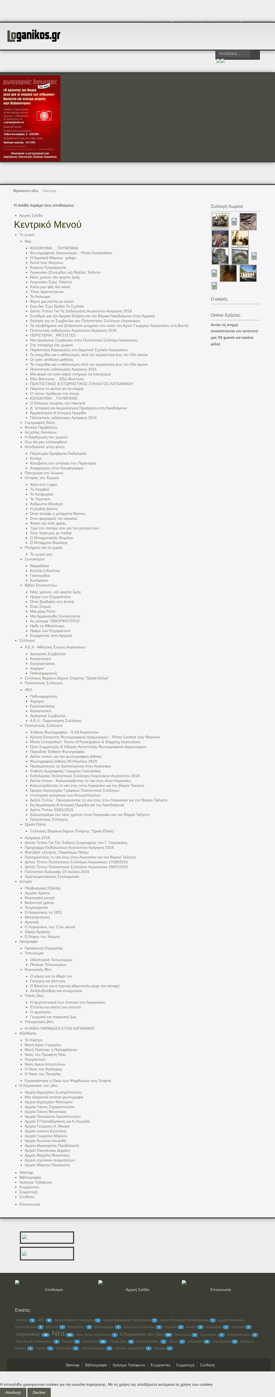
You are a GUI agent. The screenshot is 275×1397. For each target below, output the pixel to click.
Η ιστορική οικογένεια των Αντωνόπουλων (65, 795)
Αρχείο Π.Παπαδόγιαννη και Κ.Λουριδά (57, 1121)
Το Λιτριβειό (39, 489)
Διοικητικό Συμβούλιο (48, 654)
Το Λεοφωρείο (41, 494)
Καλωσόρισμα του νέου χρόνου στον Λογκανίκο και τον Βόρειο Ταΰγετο (90, 814)
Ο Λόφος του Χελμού (42, 936)
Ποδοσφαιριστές (43, 673)
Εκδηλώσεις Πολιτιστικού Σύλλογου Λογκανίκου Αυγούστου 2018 (85, 776)
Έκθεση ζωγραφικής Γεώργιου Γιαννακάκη (65, 771)
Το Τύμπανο (40, 499)
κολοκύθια (194, 1341)
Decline (39, 1392)
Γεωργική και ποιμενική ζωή (53, 1017)
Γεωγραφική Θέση (40, 422)
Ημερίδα (170, 1327)
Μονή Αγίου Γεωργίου (43, 1045)
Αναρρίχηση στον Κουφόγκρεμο (57, 468)
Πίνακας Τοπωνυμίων (48, 964)
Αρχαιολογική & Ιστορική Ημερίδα (58, 413)
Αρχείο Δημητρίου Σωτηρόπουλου (53, 1092)
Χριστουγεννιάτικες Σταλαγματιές (52, 876)
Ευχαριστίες (29, 1187)
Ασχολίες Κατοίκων (41, 432)
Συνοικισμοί (34, 559)
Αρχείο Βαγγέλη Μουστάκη (47, 1155)
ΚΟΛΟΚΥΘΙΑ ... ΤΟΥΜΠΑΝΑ (55, 248)
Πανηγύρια (182, 1335)
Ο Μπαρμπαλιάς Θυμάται (51, 538)
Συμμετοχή (28, 1192)
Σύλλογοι (27, 640)
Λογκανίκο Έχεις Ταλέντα (51, 282)
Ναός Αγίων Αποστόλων (45, 1064)
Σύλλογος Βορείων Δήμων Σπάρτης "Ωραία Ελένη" (67, 678)
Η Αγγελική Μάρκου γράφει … (57, 258)
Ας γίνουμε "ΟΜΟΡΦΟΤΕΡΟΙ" (55, 621)
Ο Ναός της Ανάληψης (43, 1069)
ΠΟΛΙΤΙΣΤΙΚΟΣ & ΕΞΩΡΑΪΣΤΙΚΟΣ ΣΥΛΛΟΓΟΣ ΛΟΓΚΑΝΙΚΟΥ (81, 384)
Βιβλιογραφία (30, 1177)
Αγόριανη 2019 (37, 838)
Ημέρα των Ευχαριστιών (50, 597)
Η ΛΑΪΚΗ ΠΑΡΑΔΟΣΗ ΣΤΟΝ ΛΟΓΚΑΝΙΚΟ (59, 1028)
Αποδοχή (13, 1392)
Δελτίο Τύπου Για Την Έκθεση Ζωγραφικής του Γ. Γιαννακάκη (76, 842)
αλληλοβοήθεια (147, 1341)
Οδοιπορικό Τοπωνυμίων (51, 960)
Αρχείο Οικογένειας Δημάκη (47, 1150)
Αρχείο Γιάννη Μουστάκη (45, 1111)
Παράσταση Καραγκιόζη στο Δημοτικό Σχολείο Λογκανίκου (79, 350)
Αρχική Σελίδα (31, 215)
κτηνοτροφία (221, 1341)
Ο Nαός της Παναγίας (43, 1074)
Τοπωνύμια (34, 953)
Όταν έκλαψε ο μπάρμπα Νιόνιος (57, 513)
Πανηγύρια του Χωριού (44, 473)
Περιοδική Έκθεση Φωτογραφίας (57, 751)
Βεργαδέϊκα (39, 566)
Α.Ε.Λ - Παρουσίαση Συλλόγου (56, 720)
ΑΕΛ (28, 689)
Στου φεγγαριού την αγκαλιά (53, 518)
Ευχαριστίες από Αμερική (51, 635)
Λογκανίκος (28, 1334)
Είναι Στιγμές (40, 606)
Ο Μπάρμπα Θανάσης (49, 542)
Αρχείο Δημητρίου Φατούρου (49, 1102)
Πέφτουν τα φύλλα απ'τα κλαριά (57, 388)
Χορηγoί (37, 668)
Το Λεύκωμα (40, 296)
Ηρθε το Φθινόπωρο (47, 626)
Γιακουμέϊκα (40, 575)
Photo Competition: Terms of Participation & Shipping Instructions (85, 742)
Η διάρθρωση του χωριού (46, 437)
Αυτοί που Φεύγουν (46, 262)
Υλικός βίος (34, 995)
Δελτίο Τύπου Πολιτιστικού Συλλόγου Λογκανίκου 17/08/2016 (76, 862)
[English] (223, 62)
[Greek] (218, 62)
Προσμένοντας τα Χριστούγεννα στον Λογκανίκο (70, 766)
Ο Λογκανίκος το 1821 (43, 912)
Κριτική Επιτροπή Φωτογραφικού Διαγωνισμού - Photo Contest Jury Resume (95, 737)
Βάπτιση (52, 1327)
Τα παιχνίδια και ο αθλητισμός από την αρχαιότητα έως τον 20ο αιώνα (88, 354)
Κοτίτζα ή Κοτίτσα (45, 570)
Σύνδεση (26, 1197)
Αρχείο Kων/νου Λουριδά (45, 1140)
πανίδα (41, 1348)
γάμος (173, 1341)
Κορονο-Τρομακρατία (48, 267)
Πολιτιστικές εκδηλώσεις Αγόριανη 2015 (63, 369)
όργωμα (159, 1348)
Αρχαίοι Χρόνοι (37, 893)
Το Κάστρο (34, 1040)
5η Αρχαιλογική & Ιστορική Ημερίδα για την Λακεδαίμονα (77, 805)
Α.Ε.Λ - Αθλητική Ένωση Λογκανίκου (55, 647)
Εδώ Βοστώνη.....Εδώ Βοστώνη (57, 379)
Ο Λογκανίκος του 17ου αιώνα (50, 927)
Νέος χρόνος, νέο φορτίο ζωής (55, 592)
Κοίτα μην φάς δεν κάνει (50, 287)
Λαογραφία (28, 941)
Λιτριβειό (237, 1327)
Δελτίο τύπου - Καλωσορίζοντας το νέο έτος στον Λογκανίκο (80, 780)
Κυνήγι (35, 458)
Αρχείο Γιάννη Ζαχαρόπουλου (50, 1107)
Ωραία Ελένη (35, 824)
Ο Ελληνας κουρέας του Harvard (57, 403)
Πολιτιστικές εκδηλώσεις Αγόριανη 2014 (63, 417)
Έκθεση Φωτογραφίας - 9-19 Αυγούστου (64, 732)
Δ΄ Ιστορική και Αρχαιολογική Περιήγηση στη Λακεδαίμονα (78, 408)
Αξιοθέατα (27, 1033)
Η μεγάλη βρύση (44, 509)
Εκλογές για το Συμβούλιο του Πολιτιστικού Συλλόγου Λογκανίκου (85, 321)
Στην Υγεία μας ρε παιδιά (50, 533)
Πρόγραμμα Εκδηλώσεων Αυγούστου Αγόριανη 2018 (69, 847)
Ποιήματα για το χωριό (43, 547)
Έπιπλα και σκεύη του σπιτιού (55, 1007)
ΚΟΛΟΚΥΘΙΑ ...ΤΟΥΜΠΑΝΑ (53, 398)
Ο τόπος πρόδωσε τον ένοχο (54, 393)
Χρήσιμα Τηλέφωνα (35, 1182)
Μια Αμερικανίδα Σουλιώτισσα (55, 616)
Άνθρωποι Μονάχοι (46, 504)
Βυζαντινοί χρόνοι (39, 902)
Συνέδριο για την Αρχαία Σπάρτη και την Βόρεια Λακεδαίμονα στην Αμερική (92, 316)
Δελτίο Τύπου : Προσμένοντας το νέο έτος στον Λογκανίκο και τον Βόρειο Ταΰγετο (98, 800)
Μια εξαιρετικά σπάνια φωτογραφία (54, 1097)
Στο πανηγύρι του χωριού (51, 345)
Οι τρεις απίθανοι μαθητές (52, 359)
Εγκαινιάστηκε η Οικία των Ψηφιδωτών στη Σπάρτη (68, 1080)
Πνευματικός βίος (39, 1021)
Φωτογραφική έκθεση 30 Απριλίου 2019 (63, 761)
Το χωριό (26, 234)
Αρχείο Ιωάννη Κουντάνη (45, 1131)
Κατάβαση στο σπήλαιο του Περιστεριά (63, 463)
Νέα (28, 241)
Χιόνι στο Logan (43, 484)
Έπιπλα (22, 1320)
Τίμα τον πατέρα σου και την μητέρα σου (64, 528)
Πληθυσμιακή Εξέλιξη (42, 888)
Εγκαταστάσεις (42, 663)
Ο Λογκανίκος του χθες (38, 1085)
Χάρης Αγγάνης (37, 932)
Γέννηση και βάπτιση (47, 981)
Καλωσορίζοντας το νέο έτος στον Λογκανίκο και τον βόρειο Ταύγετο (87, 785)
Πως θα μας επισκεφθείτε (46, 442)
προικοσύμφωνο (93, 1348)
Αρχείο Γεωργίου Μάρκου (46, 1136)
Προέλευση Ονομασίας (44, 948)
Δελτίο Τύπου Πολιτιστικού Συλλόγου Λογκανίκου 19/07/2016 (76, 867)
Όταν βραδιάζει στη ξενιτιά (52, 601)
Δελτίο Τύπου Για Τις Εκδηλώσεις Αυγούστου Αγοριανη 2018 (81, 311)
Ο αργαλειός (40, 1012)
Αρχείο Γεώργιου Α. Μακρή (47, 1126)
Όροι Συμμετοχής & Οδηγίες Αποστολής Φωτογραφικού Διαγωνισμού (88, 747)
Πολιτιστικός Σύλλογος (44, 683)
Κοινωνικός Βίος (38, 969)
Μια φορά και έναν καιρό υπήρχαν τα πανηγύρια (70, 374)
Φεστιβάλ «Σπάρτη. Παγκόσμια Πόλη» (57, 852)
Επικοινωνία (29, 1204)
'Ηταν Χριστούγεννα (46, 291)
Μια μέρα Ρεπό (42, 611)
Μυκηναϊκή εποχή (40, 898)
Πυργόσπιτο (35, 1059)
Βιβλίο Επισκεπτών (41, 585)
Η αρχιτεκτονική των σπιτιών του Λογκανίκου (67, 1002)
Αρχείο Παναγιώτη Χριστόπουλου (53, 1116)
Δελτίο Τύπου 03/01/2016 (51, 810)
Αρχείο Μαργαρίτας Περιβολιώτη (52, 1145)
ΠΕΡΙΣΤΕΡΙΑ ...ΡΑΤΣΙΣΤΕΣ (53, 335)
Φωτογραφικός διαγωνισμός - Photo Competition (71, 253)
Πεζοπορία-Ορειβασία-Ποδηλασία (58, 453)
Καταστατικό (40, 658)
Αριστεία (32, 922)
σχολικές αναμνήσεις (129, 1348)
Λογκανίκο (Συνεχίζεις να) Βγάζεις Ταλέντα (65, 272)
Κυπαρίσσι (39, 580)
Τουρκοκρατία (36, 907)
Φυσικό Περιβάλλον (41, 427)
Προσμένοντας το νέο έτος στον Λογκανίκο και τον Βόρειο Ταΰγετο (80, 857)
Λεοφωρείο (214, 1327)
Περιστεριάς (208, 1335)
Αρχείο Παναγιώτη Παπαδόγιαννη (184, 1320)
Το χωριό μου (41, 554)
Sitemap (26, 1172)
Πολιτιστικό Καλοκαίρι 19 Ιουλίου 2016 (57, 871)
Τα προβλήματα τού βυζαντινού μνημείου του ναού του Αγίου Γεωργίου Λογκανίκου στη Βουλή (109, 325)
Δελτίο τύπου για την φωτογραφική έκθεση (66, 756)
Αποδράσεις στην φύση (44, 447)
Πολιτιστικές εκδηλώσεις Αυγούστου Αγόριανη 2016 (73, 330)
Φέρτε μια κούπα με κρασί (52, 301)
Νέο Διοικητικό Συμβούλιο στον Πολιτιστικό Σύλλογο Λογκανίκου (84, 340)
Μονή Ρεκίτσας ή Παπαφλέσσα (51, 1049)
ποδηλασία (63, 1348)
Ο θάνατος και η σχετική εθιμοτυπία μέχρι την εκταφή (74, 986)
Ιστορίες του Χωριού (42, 478)
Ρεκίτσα (67, 1341)
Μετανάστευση (37, 917)
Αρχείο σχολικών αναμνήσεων (50, 1160)
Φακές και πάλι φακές (48, 523)
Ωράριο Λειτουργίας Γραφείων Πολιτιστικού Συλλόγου (75, 790)
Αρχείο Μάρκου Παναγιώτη (47, 1165)
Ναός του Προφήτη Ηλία (45, 1054)
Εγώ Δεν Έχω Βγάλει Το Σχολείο (57, 306)
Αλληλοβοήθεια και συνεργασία (56, 991)
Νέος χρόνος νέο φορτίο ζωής (55, 277)
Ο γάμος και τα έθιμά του (51, 976)
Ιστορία (25, 881)
